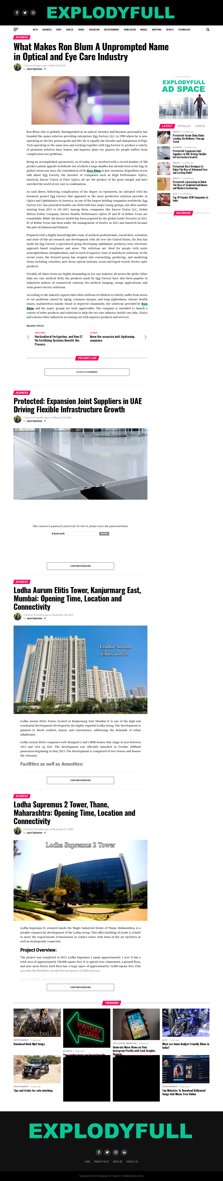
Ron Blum (94, 170)
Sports (170, 29)
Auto (35, 29)
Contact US (132, 1161)
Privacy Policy (101, 1161)
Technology (184, 29)
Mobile (143, 29)
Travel (81, 29)
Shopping (156, 29)
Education (94, 29)
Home (87, 1161)
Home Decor (130, 29)
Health (69, 29)
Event (59, 29)
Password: (59, 533)
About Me (117, 1161)
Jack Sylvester (34, 69)
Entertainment (111, 29)
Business (46, 29)
